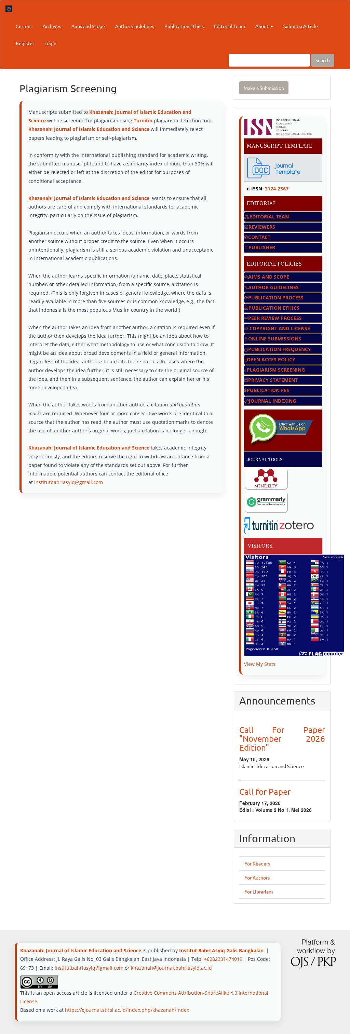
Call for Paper (265, 791)
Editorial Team (229, 26)
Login (50, 43)
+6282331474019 (223, 959)
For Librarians (258, 891)
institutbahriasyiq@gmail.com (68, 482)
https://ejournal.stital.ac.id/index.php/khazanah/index (127, 1010)
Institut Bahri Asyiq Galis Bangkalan (221, 950)
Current (24, 26)
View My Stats (259, 664)
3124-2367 (276, 188)
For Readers (257, 863)
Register (25, 43)
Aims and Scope (88, 26)
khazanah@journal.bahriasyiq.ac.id (171, 968)
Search (322, 60)
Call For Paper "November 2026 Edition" (282, 739)
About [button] (262, 26)
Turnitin (144, 120)
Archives (52, 26)
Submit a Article (300, 26)
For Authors (257, 877)
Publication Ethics (184, 26)
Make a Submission (264, 88)
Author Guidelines (134, 26)
